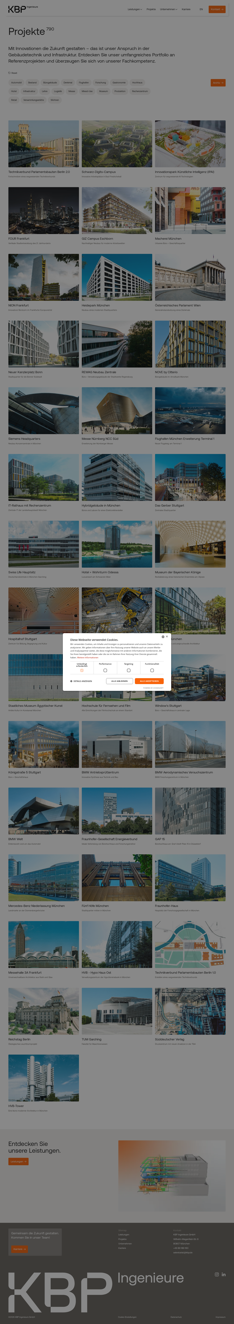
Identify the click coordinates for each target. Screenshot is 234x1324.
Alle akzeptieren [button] (149, 681)
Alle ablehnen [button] (119, 681)
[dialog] (117, 662)
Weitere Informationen (87, 657)
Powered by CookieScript (153, 688)
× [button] (167, 637)
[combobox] (163, 636)
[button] (81, 681)
